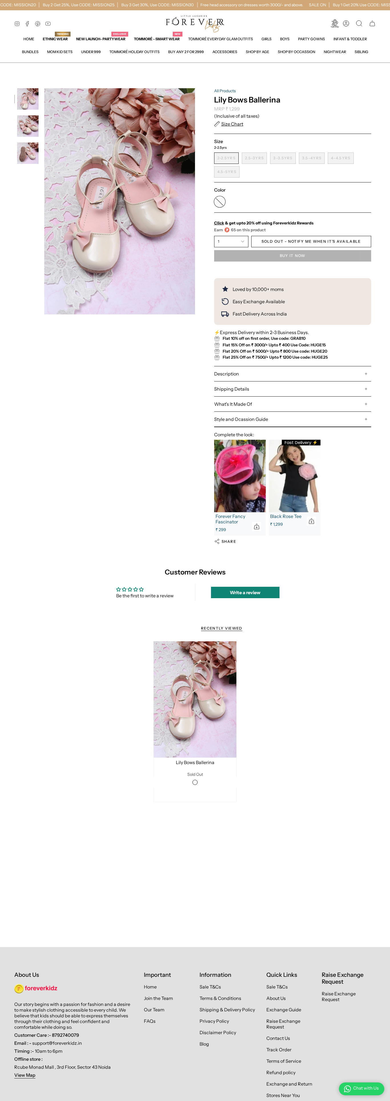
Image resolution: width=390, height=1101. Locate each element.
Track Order (279, 1049)
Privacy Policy (214, 1021)
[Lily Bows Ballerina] (195, 699)
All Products (225, 90)
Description (226, 374)
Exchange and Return (289, 1084)
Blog (204, 1044)
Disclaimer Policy (218, 1032)
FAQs (150, 1021)
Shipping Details (231, 389)
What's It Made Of (233, 404)
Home (150, 987)
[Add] (256, 526)
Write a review (245, 592)
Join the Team (158, 998)
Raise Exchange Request (283, 1024)
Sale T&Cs (210, 987)
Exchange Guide (283, 1009)
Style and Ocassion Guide (241, 419)
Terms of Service (283, 1061)
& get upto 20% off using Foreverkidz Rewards (263, 223)
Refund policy (280, 1072)
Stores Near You (283, 1095)
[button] (266, 39)
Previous (44, 201)
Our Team (154, 1009)
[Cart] (372, 23)
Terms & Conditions (220, 998)
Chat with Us (366, 1088)
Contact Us (278, 1038)
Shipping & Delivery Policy (227, 1009)
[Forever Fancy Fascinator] (240, 476)
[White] (195, 782)
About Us (276, 998)
